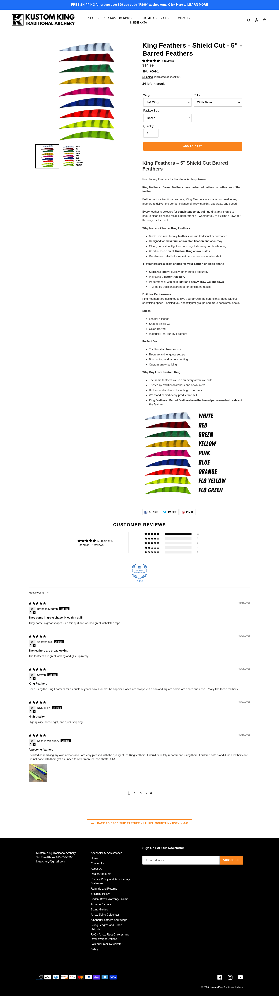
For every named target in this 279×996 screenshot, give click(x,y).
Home (94, 858)
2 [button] (135, 793)
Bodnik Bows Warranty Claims (109, 899)
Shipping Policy (100, 893)
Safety (95, 949)
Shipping (147, 76)
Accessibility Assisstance (106, 853)
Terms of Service (101, 904)
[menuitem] (93, 18)
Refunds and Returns (104, 888)
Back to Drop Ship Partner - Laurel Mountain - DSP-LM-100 (142, 823)
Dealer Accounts (101, 873)
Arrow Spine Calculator (105, 914)
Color (197, 95)
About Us (96, 868)
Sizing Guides (99, 909)
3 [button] (141, 793)
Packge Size (151, 110)
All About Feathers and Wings (109, 919)
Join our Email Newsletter (106, 944)
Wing (146, 95)
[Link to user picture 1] (38, 773)
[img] (37, 603)
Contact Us (98, 863)
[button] (151, 60)
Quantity (148, 126)
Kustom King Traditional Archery (226, 987)
